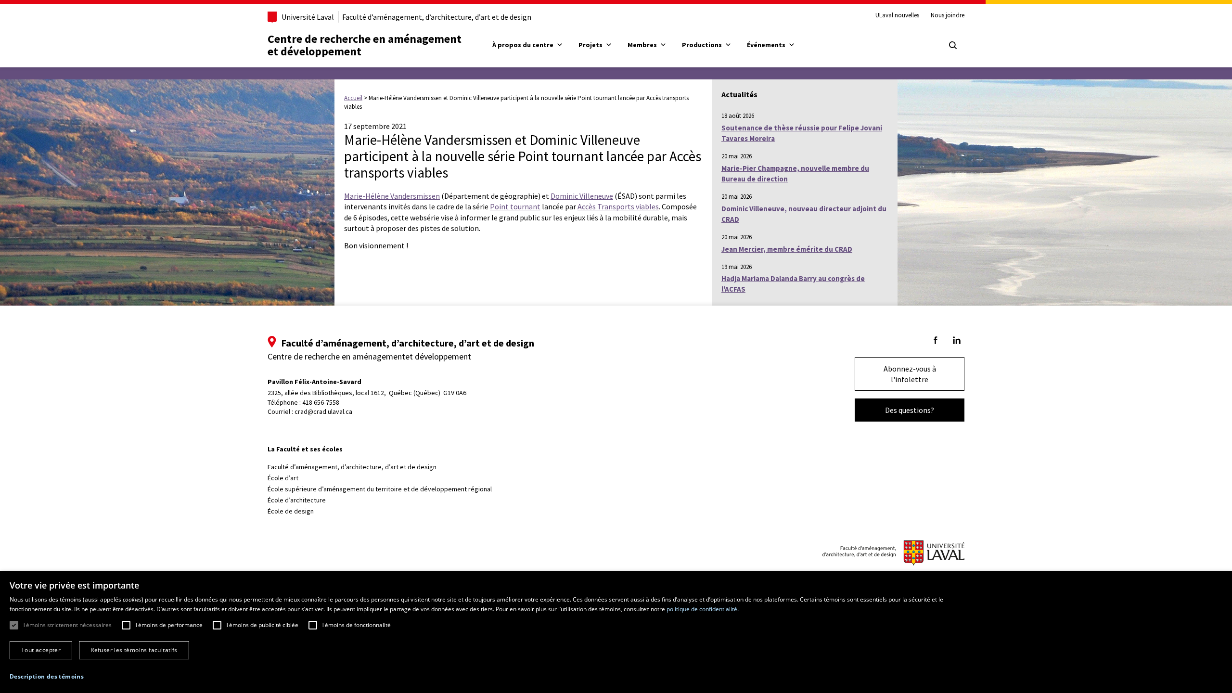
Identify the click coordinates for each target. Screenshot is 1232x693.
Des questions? (909, 410)
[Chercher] (952, 45)
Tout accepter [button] (41, 650)
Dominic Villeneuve (582, 196)
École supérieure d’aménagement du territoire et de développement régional (380, 489)
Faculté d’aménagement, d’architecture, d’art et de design (436, 17)
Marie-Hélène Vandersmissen (392, 196)
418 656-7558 (320, 402)
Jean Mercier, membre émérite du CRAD (786, 249)
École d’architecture (297, 500)
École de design (291, 511)
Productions (702, 44)
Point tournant (515, 206)
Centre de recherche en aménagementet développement (365, 45)
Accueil (353, 98)
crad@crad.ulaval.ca (323, 411)
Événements (766, 44)
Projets (590, 44)
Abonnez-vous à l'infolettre (910, 374)
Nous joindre (947, 15)
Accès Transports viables (618, 206)
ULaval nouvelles (897, 15)
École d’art (283, 478)
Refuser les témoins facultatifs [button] (133, 650)
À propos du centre (522, 44)
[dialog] (616, 632)
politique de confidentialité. (703, 609)
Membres (642, 44)
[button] (47, 676)
